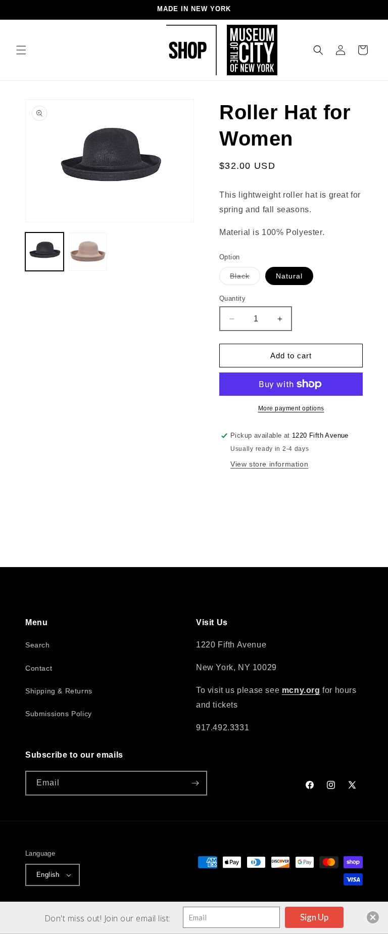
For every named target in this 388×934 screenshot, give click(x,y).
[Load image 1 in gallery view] (44, 251)
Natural (289, 276)
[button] (21, 50)
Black (245, 278)
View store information (269, 464)
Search (37, 645)
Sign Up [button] (314, 917)
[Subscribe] (195, 783)
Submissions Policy (58, 714)
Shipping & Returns (58, 691)
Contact (38, 668)
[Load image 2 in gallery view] (88, 251)
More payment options (291, 408)
